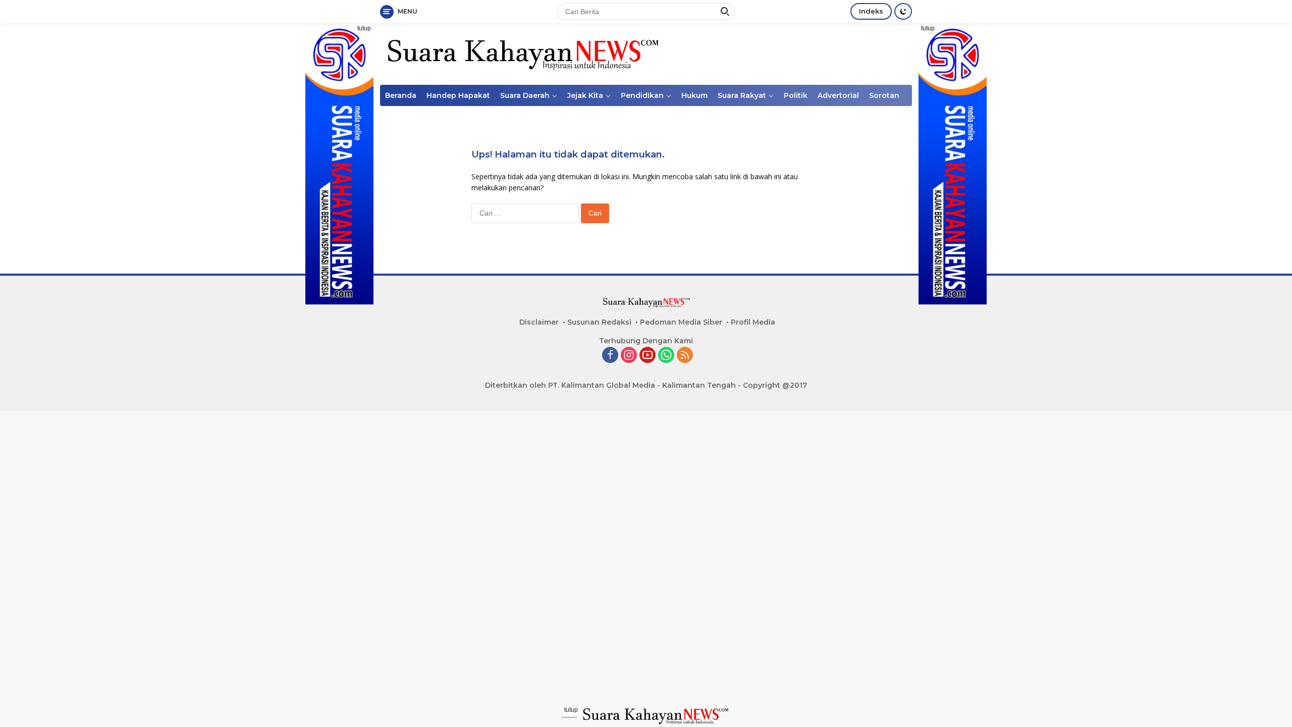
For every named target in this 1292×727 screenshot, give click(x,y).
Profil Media (753, 322)
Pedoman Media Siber (681, 322)
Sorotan (884, 95)
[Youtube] (647, 356)
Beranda (400, 95)
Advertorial (838, 95)
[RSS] (685, 356)
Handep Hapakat (458, 95)
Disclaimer (539, 322)
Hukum (694, 95)
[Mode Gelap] (903, 11)
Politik (795, 95)
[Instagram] (629, 356)
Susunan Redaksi (599, 322)
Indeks (871, 11)
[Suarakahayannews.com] (521, 53)
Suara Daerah (525, 95)
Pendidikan (642, 95)
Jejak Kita (585, 95)
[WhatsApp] (666, 356)
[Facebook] (610, 356)
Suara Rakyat (742, 95)
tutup (364, 28)
